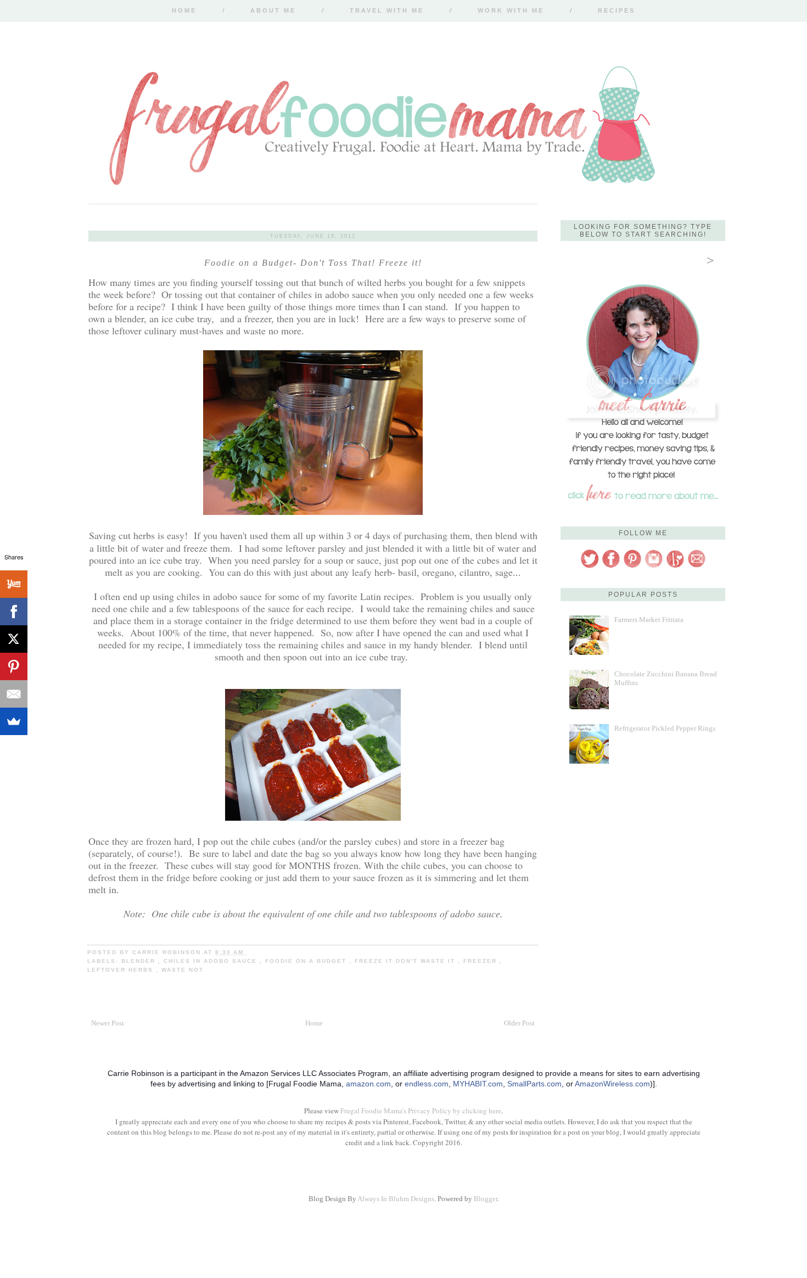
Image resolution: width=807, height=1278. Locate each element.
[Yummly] (13, 584)
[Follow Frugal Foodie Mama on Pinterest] (632, 566)
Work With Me (511, 10)
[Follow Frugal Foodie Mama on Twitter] (589, 566)
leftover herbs (121, 970)
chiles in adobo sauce (212, 961)
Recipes (616, 10)
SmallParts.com (534, 1083)
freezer (481, 961)
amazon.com (368, 1083)
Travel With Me (387, 10)
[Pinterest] (13, 666)
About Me (273, 10)
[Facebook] (13, 611)
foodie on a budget (307, 961)
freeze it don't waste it (406, 961)
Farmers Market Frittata (648, 619)
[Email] (13, 694)
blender (139, 961)
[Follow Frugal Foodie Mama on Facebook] (611, 566)
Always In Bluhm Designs (395, 1199)
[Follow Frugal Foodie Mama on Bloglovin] (675, 566)
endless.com (427, 1083)
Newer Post (107, 1023)
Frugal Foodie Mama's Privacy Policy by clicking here (420, 1111)
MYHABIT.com (478, 1083)
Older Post (519, 1023)
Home (184, 10)
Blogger (485, 1199)
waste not (182, 970)
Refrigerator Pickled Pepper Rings (664, 728)
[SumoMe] (13, 721)
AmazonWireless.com (612, 1083)
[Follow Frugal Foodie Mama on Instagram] (654, 566)
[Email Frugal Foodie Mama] (697, 566)
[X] (13, 639)
